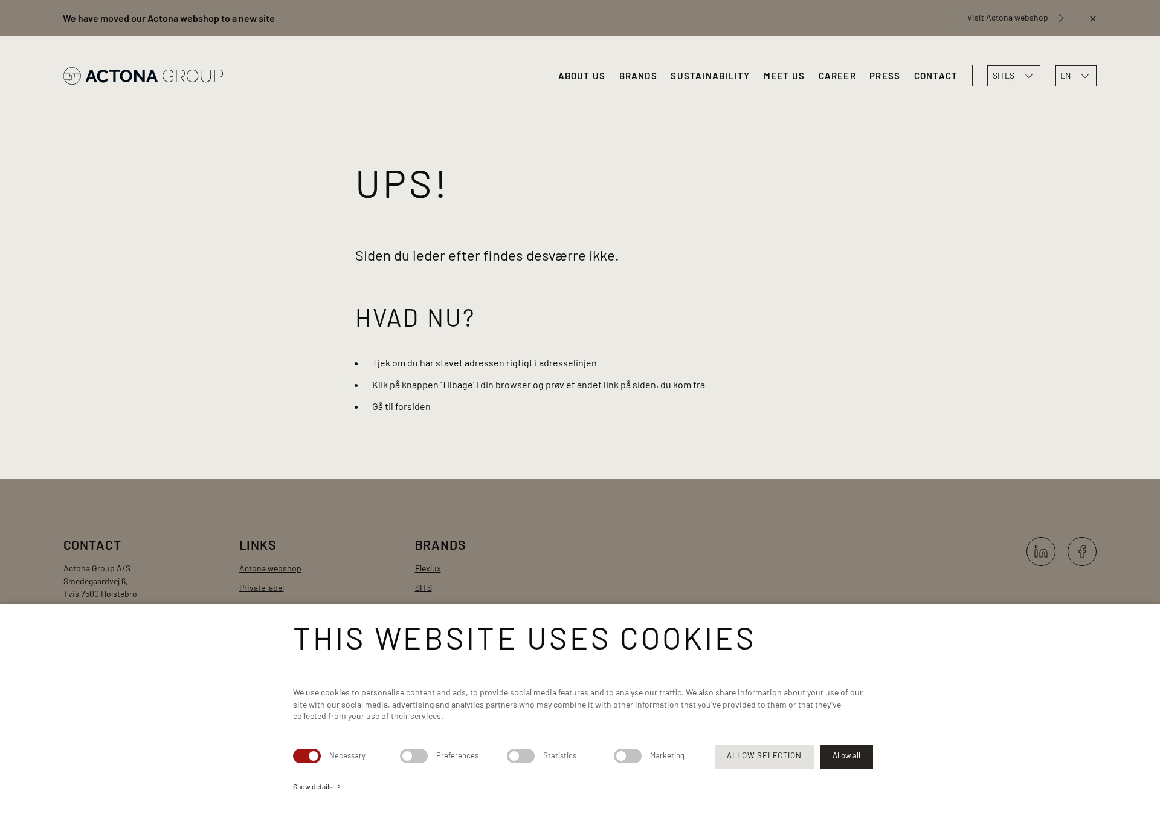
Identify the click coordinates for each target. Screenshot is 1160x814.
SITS (423, 587)
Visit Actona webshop (1007, 17)
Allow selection (764, 755)
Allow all (846, 755)
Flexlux (428, 568)
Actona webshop (270, 568)
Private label (261, 587)
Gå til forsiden (401, 406)
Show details (318, 786)
